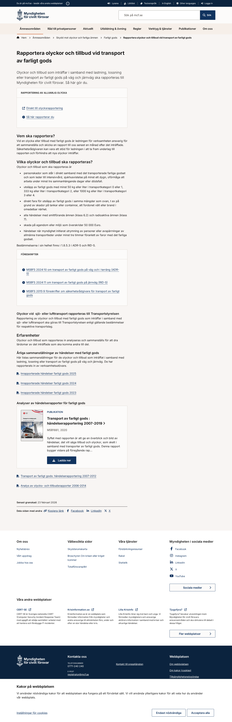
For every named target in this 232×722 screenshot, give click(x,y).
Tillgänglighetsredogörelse (184, 676)
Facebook (77, 510)
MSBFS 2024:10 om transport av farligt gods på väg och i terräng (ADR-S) (72, 271)
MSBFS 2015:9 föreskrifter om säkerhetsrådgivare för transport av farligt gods (72, 293)
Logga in (208, 3)
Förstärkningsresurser (130, 549)
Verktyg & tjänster (160, 28)
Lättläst (131, 3)
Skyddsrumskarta (77, 549)
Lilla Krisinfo (126, 609)
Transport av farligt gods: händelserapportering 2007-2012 (58, 476)
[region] (116, 700)
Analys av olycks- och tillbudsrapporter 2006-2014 (53, 485)
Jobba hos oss (25, 562)
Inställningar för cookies (32, 713)
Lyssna (115, 3)
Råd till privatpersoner (62, 28)
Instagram (180, 555)
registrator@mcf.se (78, 674)
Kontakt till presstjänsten (129, 664)
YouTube (180, 576)
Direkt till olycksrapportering (44, 108)
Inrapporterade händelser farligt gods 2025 (48, 373)
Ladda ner (67, 461)
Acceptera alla (200, 713)
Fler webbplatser (190, 633)
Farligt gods (111, 37)
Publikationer (187, 28)
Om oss (208, 28)
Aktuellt (88, 28)
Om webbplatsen (179, 664)
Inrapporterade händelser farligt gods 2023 (48, 392)
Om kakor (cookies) (180, 670)
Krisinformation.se (79, 609)
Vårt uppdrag (24, 555)
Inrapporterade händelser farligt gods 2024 (48, 383)
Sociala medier (199, 588)
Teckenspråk (150, 3)
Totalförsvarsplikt (77, 566)
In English (166, 3)
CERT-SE (22, 609)
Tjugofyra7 (176, 609)
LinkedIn (96, 510)
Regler (137, 28)
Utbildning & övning (113, 28)
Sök (209, 15)
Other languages (188, 3)
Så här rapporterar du (40, 117)
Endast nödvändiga (168, 713)
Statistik (123, 562)
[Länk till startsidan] (33, 14)
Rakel (122, 555)
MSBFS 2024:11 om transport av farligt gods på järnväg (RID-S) (67, 282)
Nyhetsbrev (23, 549)
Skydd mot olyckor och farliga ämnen (77, 37)
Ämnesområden (30, 28)
